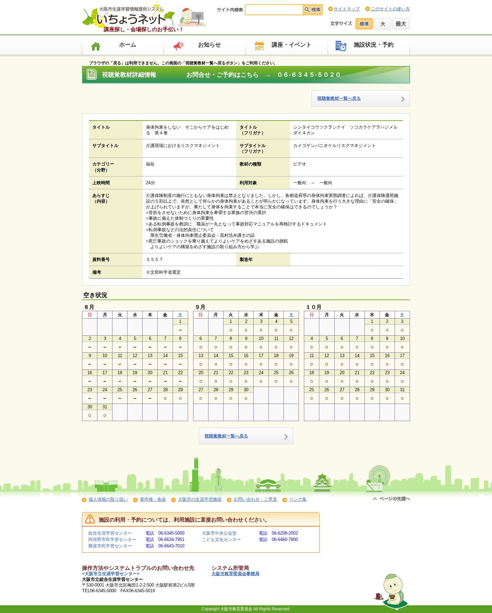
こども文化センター (221, 539)
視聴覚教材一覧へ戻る (339, 98)
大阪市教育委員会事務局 (235, 573)
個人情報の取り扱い (108, 499)
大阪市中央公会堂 (219, 533)
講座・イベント (292, 45)
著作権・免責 (153, 499)
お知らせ (209, 45)
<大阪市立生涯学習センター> (111, 573)
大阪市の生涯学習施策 (200, 499)
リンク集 (298, 499)
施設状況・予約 (374, 45)
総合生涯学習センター (110, 533)
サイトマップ (347, 8)
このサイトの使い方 (390, 8)
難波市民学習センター (110, 545)
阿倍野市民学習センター (112, 539)
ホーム (127, 45)
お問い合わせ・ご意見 (255, 499)
